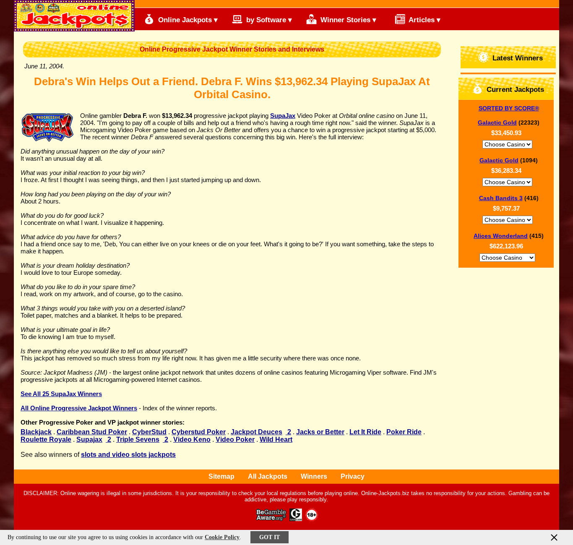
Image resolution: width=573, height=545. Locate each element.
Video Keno (192, 439)
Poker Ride (404, 431)
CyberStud (149, 431)
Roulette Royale (46, 439)
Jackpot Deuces (256, 431)
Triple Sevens (137, 439)
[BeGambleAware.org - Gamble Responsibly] (271, 518)
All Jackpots (267, 476)
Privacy (353, 476)
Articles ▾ (423, 20)
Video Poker (235, 439)
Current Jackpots (514, 90)
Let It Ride (365, 431)
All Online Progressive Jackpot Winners (79, 408)
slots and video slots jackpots (128, 454)
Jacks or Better (320, 431)
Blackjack (36, 431)
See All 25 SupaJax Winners (61, 393)
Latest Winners (516, 58)
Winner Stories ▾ (347, 20)
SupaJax (282, 115)
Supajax (89, 439)
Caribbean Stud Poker (92, 431)
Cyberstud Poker (199, 431)
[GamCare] (295, 518)
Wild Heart (276, 439)
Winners (314, 476)
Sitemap (221, 476)
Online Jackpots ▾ (187, 20)
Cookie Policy (222, 537)
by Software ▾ (268, 20)
